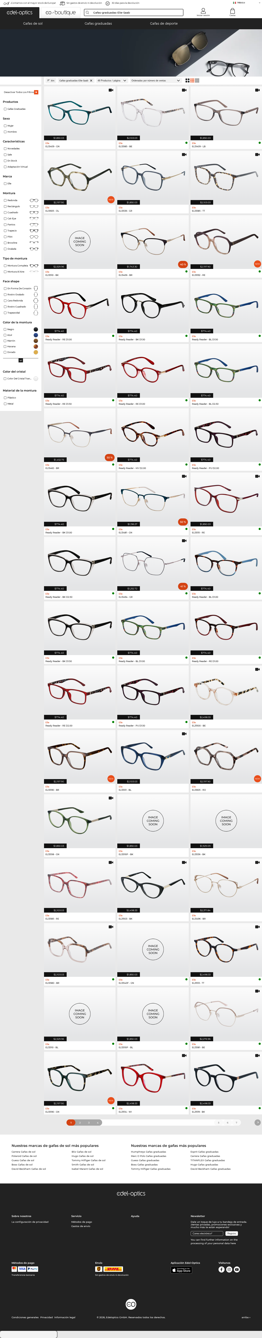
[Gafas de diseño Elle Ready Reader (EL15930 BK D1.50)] (153, 304)
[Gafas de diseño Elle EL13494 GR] (153, 562)
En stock (12, 160)
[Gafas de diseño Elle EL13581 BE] (226, 1012)
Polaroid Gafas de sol (24, 1156)
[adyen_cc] (14, 1269)
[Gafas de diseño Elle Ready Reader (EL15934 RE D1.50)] (79, 369)
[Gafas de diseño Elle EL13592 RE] (226, 240)
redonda (12, 200)
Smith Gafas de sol (83, 1164)
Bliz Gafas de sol (81, 1151)
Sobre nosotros (21, 1216)
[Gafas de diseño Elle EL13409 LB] (226, 111)
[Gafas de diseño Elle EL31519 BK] (226, 1077)
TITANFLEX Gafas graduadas (208, 1160)
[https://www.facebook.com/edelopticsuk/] (222, 1270)
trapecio (12, 230)
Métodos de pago (81, 1221)
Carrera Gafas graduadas (205, 1156)
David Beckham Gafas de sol (29, 1168)
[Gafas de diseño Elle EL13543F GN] (153, 948)
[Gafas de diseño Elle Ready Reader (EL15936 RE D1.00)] (226, 626)
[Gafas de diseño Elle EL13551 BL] (153, 755)
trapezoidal (13, 312)
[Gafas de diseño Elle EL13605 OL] (79, 176)
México (241, 2)
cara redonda (15, 300)
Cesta (232, 15)
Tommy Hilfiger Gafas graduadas (151, 1168)
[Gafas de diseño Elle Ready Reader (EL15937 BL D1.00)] (153, 626)
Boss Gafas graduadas (144, 1164)
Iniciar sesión (203, 15)
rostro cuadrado (16, 306)
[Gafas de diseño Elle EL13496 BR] (226, 884)
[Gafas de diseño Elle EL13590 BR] (79, 755)
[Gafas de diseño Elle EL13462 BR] (79, 433)
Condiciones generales (25, 1317)
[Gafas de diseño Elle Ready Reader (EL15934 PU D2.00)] (226, 433)
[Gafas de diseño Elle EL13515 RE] (226, 498)
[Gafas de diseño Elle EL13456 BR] (153, 240)
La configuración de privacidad (30, 1221)
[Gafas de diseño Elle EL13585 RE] (79, 884)
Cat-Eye (11, 218)
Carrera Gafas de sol (23, 1151)
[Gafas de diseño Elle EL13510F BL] (153, 1012)
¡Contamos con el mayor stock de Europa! (33, 3)
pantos (11, 224)
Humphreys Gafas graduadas (148, 1151)
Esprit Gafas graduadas (205, 1151)
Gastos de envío (80, 1226)
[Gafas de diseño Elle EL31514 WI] (153, 1077)
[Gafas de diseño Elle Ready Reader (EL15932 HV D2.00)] (153, 433)
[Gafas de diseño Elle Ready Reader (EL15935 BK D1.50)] (79, 626)
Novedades (13, 148)
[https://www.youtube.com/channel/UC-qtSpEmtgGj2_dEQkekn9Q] (237, 1270)
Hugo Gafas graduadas (204, 1164)
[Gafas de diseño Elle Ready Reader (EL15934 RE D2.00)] (79, 691)
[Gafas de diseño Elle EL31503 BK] (153, 884)
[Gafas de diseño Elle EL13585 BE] (153, 111)
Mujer (10, 125)
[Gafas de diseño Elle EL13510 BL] (79, 1012)
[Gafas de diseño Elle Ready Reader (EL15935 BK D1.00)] (79, 498)
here (233, 1243)
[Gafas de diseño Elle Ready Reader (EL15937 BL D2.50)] (226, 369)
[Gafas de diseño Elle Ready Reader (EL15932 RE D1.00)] (153, 369)
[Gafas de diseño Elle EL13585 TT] (226, 176)
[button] (19, 12)
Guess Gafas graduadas (145, 1160)
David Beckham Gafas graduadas (211, 1168)
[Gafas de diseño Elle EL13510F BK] (153, 819)
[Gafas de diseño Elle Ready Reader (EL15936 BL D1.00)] (226, 562)
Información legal (64, 1317)
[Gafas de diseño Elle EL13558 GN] (79, 819)
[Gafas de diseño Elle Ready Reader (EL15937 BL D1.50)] (226, 304)
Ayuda (135, 1216)
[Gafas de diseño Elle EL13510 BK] (79, 240)
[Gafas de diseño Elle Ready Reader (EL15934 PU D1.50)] (153, 691)
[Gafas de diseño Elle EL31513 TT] (226, 948)
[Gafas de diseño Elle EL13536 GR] (153, 176)
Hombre (12, 131)
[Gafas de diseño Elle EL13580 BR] (79, 948)
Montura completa (17, 265)
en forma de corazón (19, 288)
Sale (9, 154)
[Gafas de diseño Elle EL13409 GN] (79, 111)
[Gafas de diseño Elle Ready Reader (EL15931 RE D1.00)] (79, 304)
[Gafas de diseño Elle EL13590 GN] (79, 1077)
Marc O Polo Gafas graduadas (148, 1156)
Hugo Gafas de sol (83, 1156)
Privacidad (46, 1317)
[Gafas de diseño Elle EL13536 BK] (226, 819)
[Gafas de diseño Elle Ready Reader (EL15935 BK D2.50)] (79, 562)
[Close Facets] (20, 81)
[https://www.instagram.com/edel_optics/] (229, 1270)
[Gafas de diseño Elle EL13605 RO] (226, 755)
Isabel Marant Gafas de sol (87, 1168)
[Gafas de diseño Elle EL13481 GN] (153, 498)
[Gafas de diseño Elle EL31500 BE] (226, 691)
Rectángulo (13, 206)
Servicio (76, 1216)
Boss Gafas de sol (22, 1164)
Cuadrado (12, 212)
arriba (245, 1317)
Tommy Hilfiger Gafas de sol (89, 1160)
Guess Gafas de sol (23, 1160)
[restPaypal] (32, 1269)
